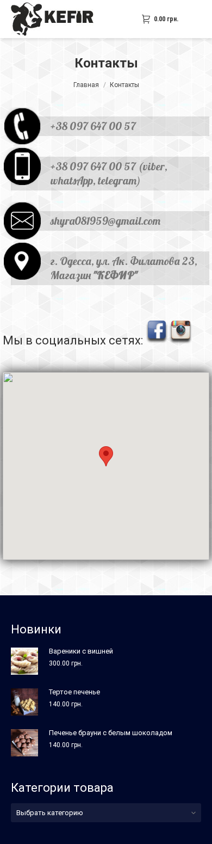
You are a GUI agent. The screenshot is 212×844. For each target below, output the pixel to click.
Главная (86, 85)
